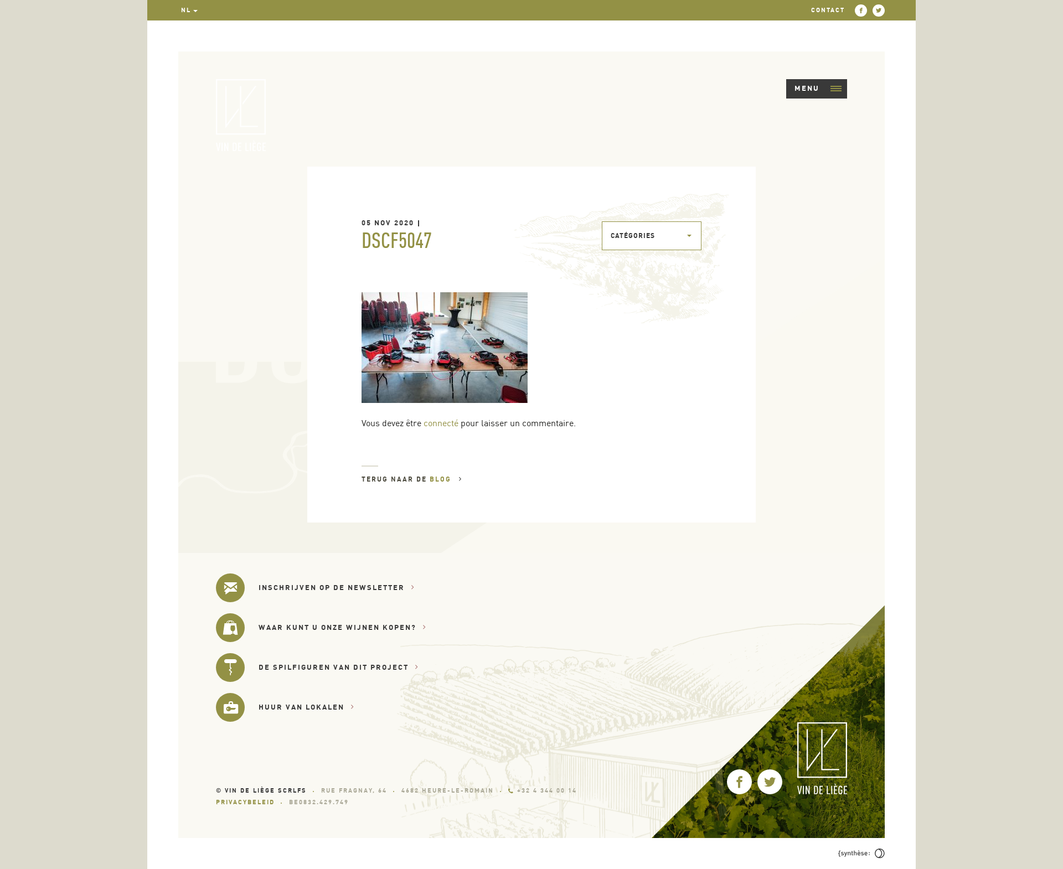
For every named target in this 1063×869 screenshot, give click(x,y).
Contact (828, 10)
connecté (441, 422)
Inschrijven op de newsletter (332, 587)
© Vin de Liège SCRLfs (261, 790)
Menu (806, 88)
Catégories (633, 235)
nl (186, 10)
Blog (442, 479)
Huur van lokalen (301, 706)
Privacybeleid (245, 802)
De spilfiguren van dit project (334, 667)
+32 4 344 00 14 (547, 790)
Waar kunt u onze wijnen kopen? (337, 627)
